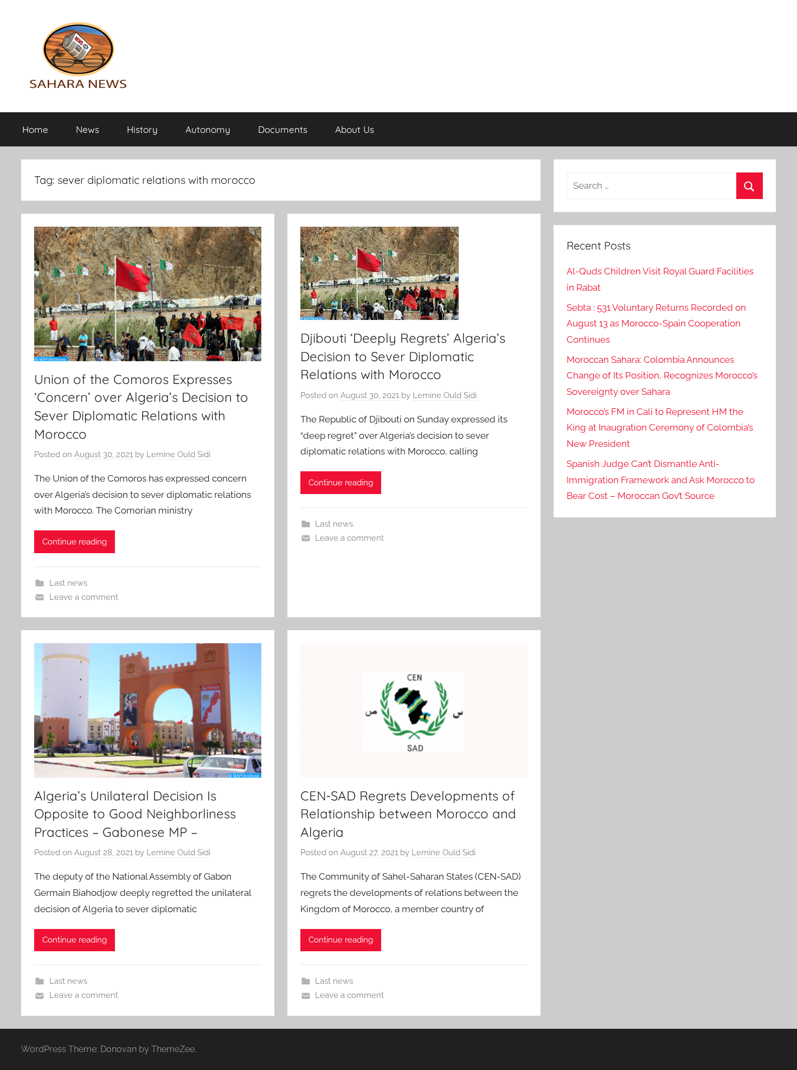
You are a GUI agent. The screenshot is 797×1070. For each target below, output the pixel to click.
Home (35, 129)
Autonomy (207, 129)
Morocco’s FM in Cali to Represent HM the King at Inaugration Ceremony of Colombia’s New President (660, 428)
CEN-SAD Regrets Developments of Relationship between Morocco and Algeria (408, 813)
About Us (354, 129)
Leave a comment (83, 597)
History (142, 129)
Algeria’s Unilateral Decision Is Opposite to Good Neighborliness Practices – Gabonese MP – (135, 813)
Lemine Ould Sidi (178, 454)
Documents (282, 129)
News (87, 129)
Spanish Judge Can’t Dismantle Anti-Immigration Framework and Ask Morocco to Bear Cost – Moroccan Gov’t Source (661, 480)
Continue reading (74, 542)
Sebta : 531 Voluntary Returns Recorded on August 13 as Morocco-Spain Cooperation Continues (656, 323)
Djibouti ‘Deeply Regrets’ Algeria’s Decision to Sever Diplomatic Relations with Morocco (402, 356)
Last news (68, 583)
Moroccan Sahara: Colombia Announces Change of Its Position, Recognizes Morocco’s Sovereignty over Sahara (662, 376)
